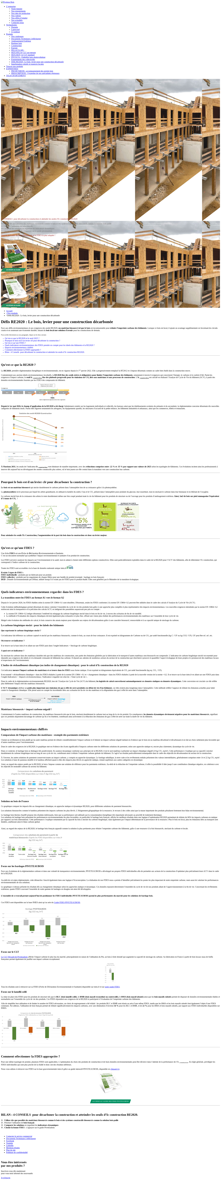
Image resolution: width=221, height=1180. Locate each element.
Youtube (9, 1143)
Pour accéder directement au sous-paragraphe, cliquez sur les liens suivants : (24, 335)
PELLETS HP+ (17, 50)
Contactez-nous (17, 23)
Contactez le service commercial (19, 1136)
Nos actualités (17, 20)
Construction (16, 46)
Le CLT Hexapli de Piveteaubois (14, 957)
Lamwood (15, 29)
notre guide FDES (112, 987)
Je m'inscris (5, 1178)
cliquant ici (114, 1069)
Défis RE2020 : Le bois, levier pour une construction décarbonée (37, 62)
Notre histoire (16, 9)
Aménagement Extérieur (21, 41)
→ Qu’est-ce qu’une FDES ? (14, 343)
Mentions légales (13, 1148)
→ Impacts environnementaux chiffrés (17, 347)
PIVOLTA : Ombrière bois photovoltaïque (28, 57)
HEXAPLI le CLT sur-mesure (23, 52)
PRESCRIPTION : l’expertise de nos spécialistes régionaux (35, 73)
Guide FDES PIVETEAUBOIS (67, 902)
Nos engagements (18, 11)
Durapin (14, 27)
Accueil (9, 311)
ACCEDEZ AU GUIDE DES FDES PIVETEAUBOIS (110, 1101)
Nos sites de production (20, 13)
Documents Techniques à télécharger (26, 39)
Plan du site (10, 1150)
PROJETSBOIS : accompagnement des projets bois (32, 71)
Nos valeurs (16, 16)
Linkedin (9, 1145)
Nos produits (12, 313)
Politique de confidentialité (17, 1152)
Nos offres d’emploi (19, 18)
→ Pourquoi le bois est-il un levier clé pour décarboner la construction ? (31, 341)
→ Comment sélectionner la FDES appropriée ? (21, 350)
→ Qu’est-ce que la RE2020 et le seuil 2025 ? (20, 338)
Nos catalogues (17, 36)
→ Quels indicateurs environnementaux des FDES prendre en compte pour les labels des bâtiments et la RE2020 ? (48, 345)
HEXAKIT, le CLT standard (23, 55)
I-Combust (15, 32)
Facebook (10, 1141)
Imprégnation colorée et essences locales (27, 64)
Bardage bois (16, 43)
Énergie (14, 48)
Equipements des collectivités (23, 59)
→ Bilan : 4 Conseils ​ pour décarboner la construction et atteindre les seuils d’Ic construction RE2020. (43, 352)
